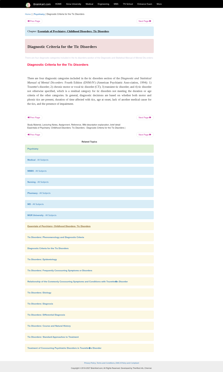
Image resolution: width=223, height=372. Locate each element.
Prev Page (34, 21)
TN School (128, 4)
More (159, 4)
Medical (89, 4)
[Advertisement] (178, 58)
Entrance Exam (144, 4)
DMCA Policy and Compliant (127, 363)
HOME (58, 4)
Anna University (73, 4)
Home (28, 14)
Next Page (144, 21)
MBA (116, 4)
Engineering (103, 4)
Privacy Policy (90, 363)
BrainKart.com (42, 4)
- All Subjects (37, 160)
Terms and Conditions (106, 363)
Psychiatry (39, 14)
